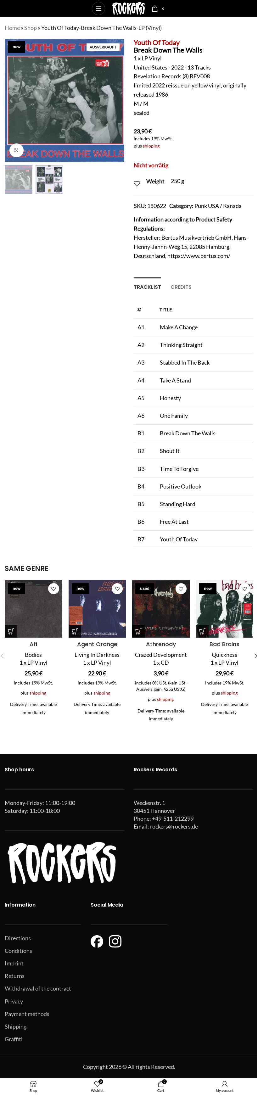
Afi (33, 644)
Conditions (18, 950)
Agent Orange (97, 644)
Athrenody (161, 644)
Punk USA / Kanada (218, 205)
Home (12, 27)
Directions (18, 938)
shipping (151, 145)
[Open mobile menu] (98, 8)
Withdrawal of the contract (38, 988)
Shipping (15, 1026)
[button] (11, 100)
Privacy (14, 1001)
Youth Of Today (157, 42)
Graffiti (14, 1039)
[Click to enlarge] (16, 150)
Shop (30, 27)
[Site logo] (128, 7)
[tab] (147, 286)
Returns (15, 975)
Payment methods (27, 1013)
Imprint (14, 963)
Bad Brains (224, 644)
